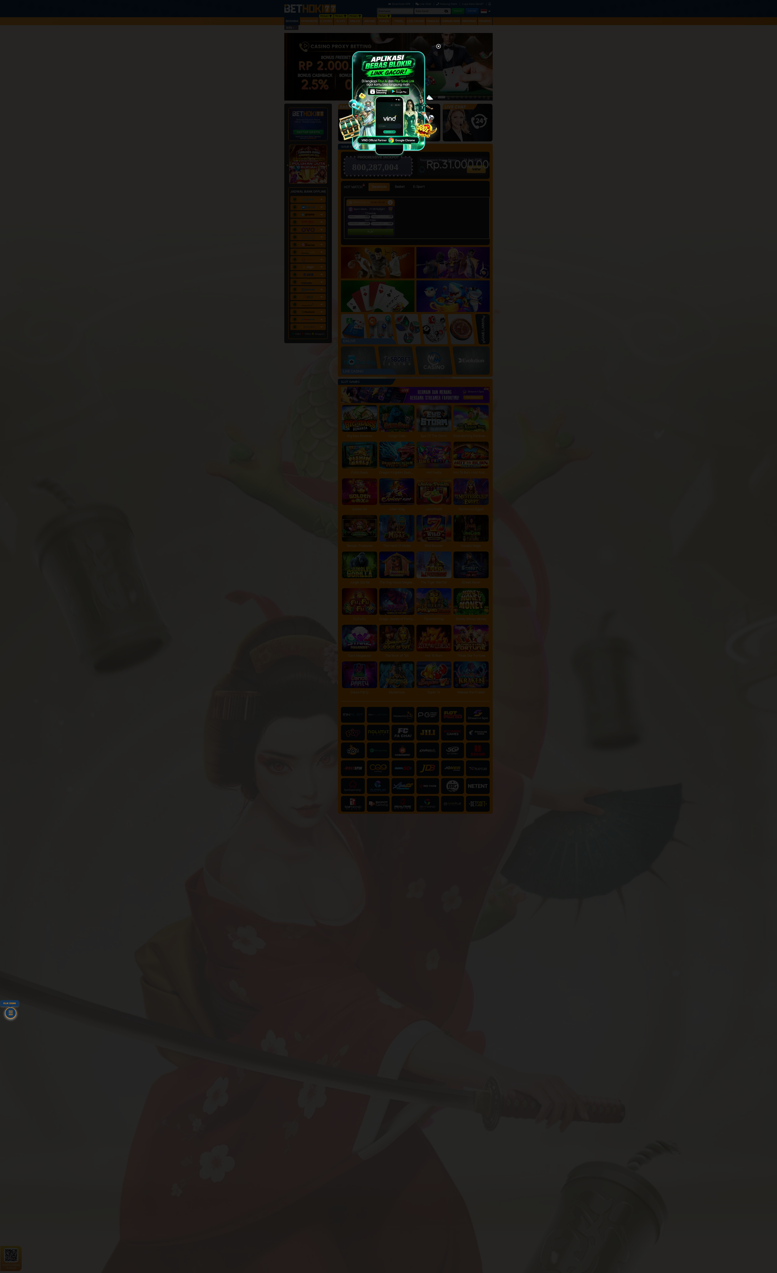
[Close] (438, 47)
